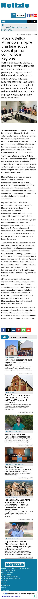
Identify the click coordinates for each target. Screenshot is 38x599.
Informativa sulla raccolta (11, 597)
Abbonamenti (5, 585)
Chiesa (9, 357)
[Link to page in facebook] (3, 330)
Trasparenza (5, 590)
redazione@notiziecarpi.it (10, 98)
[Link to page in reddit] (28, 330)
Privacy (3, 588)
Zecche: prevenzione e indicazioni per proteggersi (17, 435)
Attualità (10, 431)
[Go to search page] (29, 21)
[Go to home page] (3, 21)
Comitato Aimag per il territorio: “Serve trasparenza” (19, 468)
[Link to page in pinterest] (18, 330)
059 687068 (7, 574)
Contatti (3, 583)
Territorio (17, 431)
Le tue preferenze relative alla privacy (20, 594)
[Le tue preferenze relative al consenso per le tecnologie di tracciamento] (35, 596)
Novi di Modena (17, 357)
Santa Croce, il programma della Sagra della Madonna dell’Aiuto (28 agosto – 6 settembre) (17, 399)
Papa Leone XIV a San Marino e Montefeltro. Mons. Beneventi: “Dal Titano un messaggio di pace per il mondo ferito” (18, 505)
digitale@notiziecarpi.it (13, 578)
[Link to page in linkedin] (13, 330)
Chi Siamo (4, 580)
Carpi (9, 392)
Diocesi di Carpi (24, 568)
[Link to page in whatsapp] (23, 330)
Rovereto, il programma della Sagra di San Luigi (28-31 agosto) (18, 362)
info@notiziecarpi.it (12, 576)
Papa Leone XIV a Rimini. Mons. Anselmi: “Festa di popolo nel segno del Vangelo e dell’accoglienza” (18, 545)
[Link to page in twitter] (8, 330)
